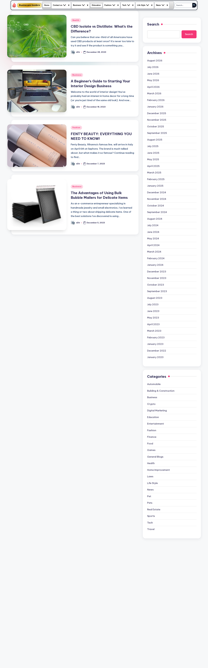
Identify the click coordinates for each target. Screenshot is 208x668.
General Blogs (155, 456)
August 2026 (154, 60)
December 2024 (156, 192)
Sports (151, 516)
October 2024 (155, 205)
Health (75, 20)
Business (77, 5)
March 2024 (154, 251)
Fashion (107, 5)
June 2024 (153, 232)
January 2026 (155, 106)
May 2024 (153, 238)
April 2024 (153, 245)
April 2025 (153, 166)
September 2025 (157, 133)
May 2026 (153, 80)
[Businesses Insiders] (14, 5)
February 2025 (156, 179)
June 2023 (153, 311)
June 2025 (153, 152)
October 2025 (155, 126)
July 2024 (152, 225)
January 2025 (155, 185)
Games (151, 450)
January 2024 (155, 264)
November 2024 (156, 198)
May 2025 (153, 159)
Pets (149, 502)
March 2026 (154, 93)
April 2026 (153, 86)
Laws (150, 476)
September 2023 (157, 291)
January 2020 (155, 357)
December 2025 (156, 113)
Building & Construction (160, 390)
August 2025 (154, 139)
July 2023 (152, 304)
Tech (124, 5)
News (158, 5)
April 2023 (153, 324)
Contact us (57, 5)
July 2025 (152, 146)
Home (46, 5)
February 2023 (156, 337)
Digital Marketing (157, 410)
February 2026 (156, 100)
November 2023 (156, 278)
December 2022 (156, 350)
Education (96, 5)
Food (150, 443)
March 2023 (154, 330)
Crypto (151, 404)
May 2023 (153, 317)
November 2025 (156, 119)
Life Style (141, 5)
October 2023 (155, 284)
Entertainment (155, 423)
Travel (151, 529)
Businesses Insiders (29, 5)
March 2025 (154, 172)
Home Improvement (158, 469)
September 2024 (157, 212)
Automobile (154, 384)
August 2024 (154, 218)
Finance (151, 436)
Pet (149, 496)
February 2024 (156, 258)
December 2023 (156, 271)
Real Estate (153, 509)
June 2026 (153, 73)
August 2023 (154, 297)
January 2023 (155, 344)
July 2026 (152, 67)
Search (153, 24)
